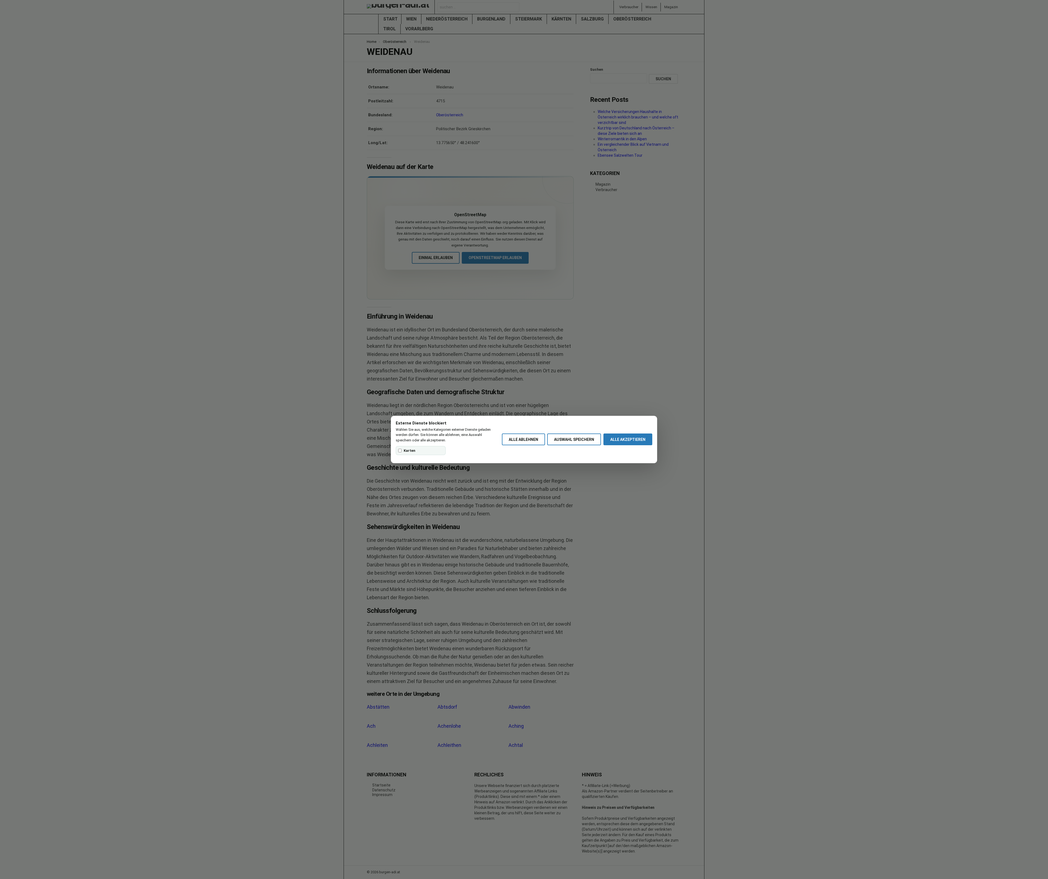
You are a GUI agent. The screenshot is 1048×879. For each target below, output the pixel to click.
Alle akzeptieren (627, 439)
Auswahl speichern (574, 439)
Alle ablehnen (523, 439)
